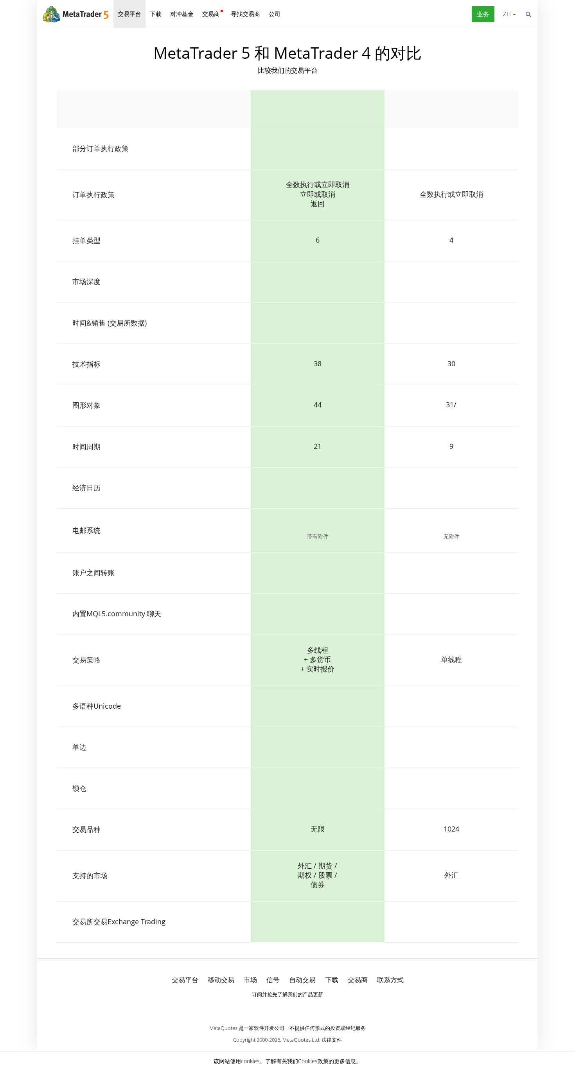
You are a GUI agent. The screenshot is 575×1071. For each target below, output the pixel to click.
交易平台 (129, 14)
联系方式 (390, 979)
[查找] (528, 14)
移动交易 (221, 979)
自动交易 (302, 979)
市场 (250, 979)
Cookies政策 (313, 1061)
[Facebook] (275, 1007)
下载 (156, 14)
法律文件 (332, 1039)
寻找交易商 (245, 14)
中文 (505, 14)
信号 (273, 979)
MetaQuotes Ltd (300, 1039)
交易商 (211, 14)
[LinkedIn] (287, 1007)
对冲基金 (182, 14)
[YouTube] (300, 1007)
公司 (274, 14)
